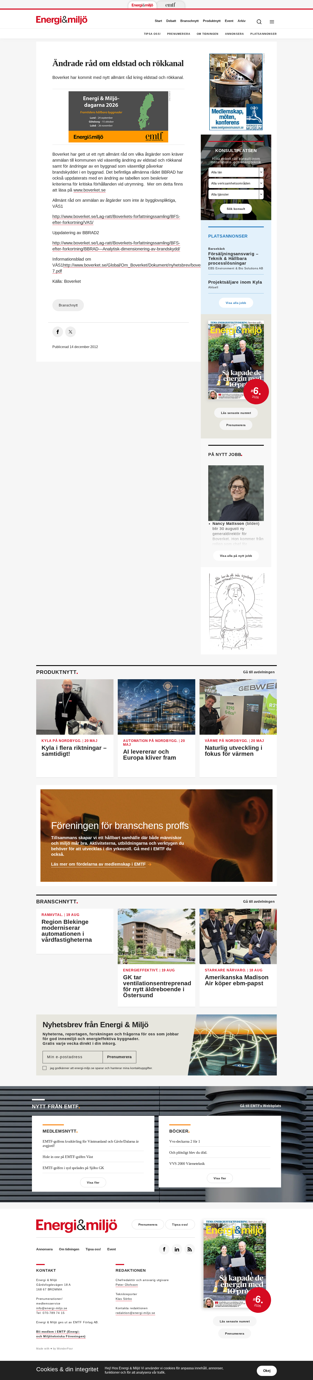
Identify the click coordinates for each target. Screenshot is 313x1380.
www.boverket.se (89, 190)
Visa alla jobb (236, 303)
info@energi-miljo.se (51, 1308)
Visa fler (93, 1182)
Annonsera (234, 33)
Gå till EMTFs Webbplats (260, 1106)
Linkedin (177, 1249)
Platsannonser (263, 33)
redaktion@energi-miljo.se (135, 1313)
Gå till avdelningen (259, 672)
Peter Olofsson (127, 1284)
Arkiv (242, 21)
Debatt (171, 21)
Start (158, 21)
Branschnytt (189, 21)
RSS (189, 1249)
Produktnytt (212, 21)
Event (229, 21)
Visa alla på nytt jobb (236, 555)
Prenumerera (178, 33)
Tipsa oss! (152, 33)
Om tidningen (207, 33)
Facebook (164, 1249)
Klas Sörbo (124, 1298)
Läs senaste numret (236, 413)
